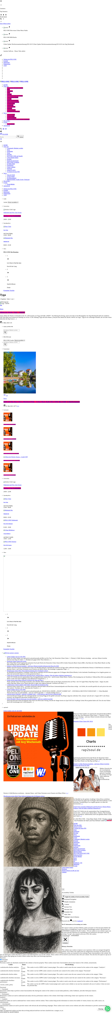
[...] (82, 718)
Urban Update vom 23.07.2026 (10, 424)
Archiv (5, 202)
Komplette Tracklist (9, 290)
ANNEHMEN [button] (75, 935)
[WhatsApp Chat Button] (107, 1008)
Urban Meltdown (7, 533)
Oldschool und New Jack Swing (12, 212)
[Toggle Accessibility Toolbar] (63, 889)
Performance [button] (3, 992)
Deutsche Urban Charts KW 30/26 (16, 661)
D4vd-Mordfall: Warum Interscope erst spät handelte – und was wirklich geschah (29, 699)
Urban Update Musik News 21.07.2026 (11, 453)
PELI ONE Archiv (9, 340)
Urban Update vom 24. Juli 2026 (16, 656)
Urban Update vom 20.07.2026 (10, 475)
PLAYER (4, 134)
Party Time (6, 230)
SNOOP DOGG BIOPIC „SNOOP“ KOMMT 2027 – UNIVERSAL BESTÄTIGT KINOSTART (34, 694)
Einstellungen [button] (66, 935)
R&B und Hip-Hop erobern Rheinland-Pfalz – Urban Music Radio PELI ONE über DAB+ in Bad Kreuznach (42, 402)
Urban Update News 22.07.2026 (10, 439)
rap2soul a (16, 652)
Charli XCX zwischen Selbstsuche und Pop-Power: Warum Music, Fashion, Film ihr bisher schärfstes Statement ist (39, 675)
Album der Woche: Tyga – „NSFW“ (12, 312)
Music (1, 309)
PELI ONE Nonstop (8, 545)
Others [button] (2, 1007)
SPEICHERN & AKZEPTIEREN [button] (9, 1012)
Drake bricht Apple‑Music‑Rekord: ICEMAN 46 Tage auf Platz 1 (25, 680)
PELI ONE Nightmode (8, 523)
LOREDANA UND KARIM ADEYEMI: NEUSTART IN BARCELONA (27, 685)
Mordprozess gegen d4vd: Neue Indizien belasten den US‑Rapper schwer (27, 671)
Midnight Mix (6, 241)
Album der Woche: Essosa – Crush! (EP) (12, 460)
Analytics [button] (2, 997)
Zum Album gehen (5, 23)
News (5, 398)
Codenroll (80, 921)
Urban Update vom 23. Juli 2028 (16, 689)
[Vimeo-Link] (14, 81)
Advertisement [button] (4, 1002)
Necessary (5, 959)
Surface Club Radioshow (12, 216)
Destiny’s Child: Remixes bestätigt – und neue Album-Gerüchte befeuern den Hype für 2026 (33, 666)
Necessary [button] (3, 958)
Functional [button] (3, 987)
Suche (20, 136)
